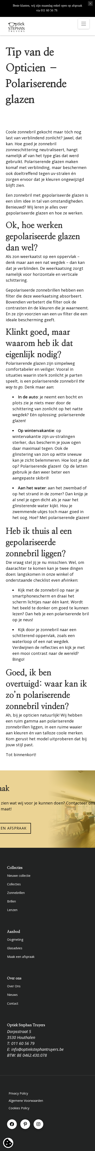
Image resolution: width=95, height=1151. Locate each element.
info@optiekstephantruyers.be (37, 1049)
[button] (83, 24)
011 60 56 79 (22, 1043)
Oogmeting (15, 939)
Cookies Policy (19, 1108)
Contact (12, 1003)
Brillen (11, 901)
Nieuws (12, 995)
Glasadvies (14, 948)
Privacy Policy (18, 1093)
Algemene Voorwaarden (26, 1100)
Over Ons (14, 986)
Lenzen (12, 910)
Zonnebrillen (16, 893)
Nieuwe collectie (18, 875)
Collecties (14, 884)
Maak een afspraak (20, 957)
